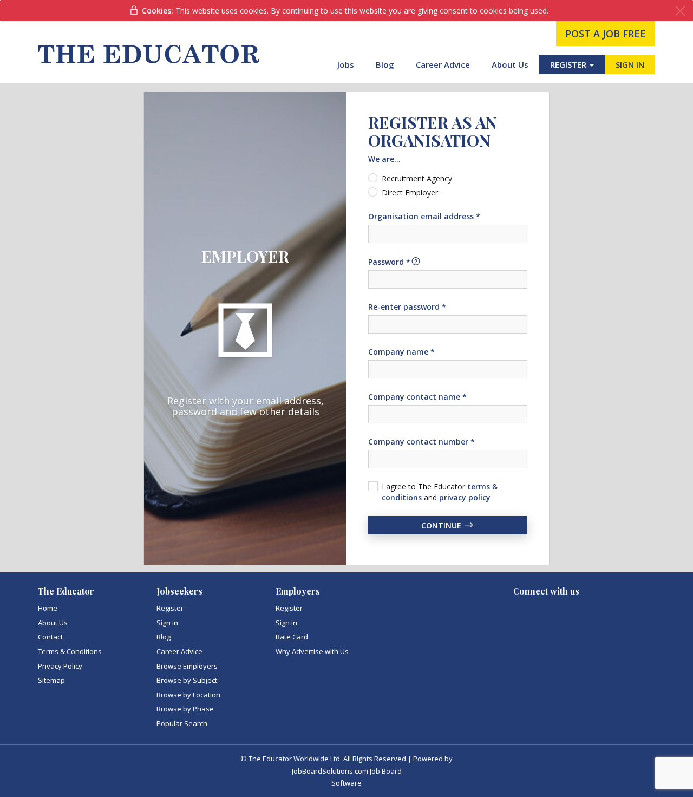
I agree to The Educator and (440, 491)
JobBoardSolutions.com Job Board (347, 771)
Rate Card (292, 637)
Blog (385, 64)
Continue (442, 525)
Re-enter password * (407, 307)
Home (47, 608)
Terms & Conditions (70, 651)
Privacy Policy (60, 666)
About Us (510, 64)
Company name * (401, 352)
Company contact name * (417, 396)
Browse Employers (187, 666)
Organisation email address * (424, 216)
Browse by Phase (185, 709)
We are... (384, 159)
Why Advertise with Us (312, 651)
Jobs (345, 64)
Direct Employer (410, 192)
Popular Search (181, 723)
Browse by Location (188, 695)
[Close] (680, 11)
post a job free (605, 33)
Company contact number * (421, 441)
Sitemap (51, 680)
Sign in (167, 623)
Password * (389, 262)
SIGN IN (630, 64)
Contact (50, 637)
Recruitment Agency (417, 178)
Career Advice (443, 64)
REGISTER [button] (569, 64)
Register (170, 608)
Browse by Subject (186, 680)
